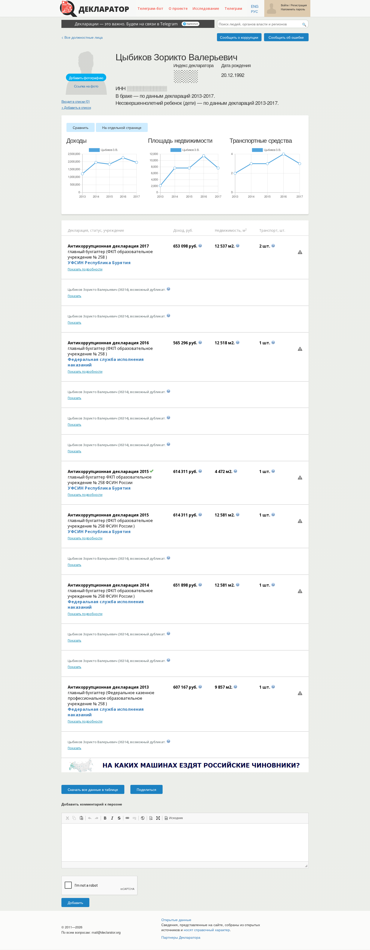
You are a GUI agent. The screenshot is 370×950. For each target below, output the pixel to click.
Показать (74, 296)
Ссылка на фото (86, 85)
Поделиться (146, 789)
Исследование (206, 8)
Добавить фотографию (86, 77)
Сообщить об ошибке (286, 37)
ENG (254, 6)
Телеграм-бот (150, 8)
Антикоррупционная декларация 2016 (108, 343)
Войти (284, 5)
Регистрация (299, 5)
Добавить (75, 902)
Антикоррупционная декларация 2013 (108, 687)
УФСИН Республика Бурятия (99, 262)
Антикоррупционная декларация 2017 (108, 246)
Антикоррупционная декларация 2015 (108, 471)
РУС (254, 11)
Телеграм (233, 8)
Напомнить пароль (293, 9)
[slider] (68, 207)
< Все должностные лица (82, 37)
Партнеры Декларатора (180, 937)
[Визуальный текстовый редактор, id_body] (185, 842)
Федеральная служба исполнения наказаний (106, 362)
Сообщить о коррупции (239, 37)
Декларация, (78, 230)
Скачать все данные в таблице (93, 789)
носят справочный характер (207, 929)
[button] (67, 818)
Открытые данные (176, 919)
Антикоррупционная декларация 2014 (108, 585)
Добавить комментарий (91, 803)
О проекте (178, 8)
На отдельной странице (121, 127)
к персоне (113, 803)
